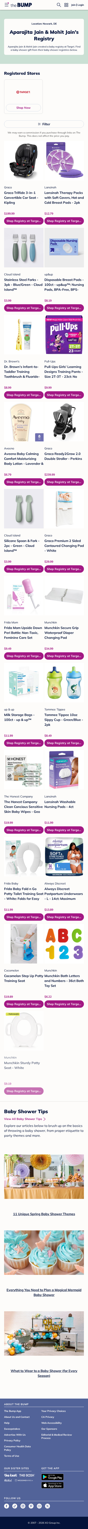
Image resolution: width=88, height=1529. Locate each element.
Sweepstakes (12, 1428)
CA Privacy (47, 1416)
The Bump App (12, 1411)
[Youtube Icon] (39, 1506)
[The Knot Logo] (10, 1475)
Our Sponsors (49, 1428)
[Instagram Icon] (22, 1506)
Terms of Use (11, 1455)
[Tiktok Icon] (14, 1506)
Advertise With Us (15, 1434)
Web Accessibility (51, 1422)
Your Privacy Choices (53, 1411)
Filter (46, 124)
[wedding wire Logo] (24, 1480)
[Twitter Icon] (47, 1506)
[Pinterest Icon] (31, 1506)
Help (6, 1422)
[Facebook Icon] (6, 1506)
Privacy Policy (12, 1440)
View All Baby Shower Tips (23, 1119)
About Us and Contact (17, 1416)
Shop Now (23, 108)
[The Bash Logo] (27, 1475)
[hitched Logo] (8, 1480)
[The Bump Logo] (21, 5)
